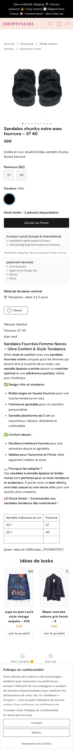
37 (9, 175)
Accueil (9, 44)
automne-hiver (30, 49)
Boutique (27, 44)
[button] (18, 24)
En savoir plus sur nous (17, 715)
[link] (36, 742)
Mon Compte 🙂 (22, 662)
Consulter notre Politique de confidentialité (30, 710)
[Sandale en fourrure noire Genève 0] (36, 87)
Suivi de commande (50, 664)
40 (21, 175)
